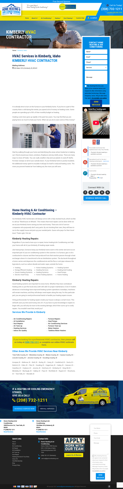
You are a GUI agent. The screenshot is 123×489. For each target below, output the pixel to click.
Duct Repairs (18, 323)
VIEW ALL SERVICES (47, 409)
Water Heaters (53, 328)
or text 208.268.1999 (114, 12)
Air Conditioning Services (57, 323)
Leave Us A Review (73, 455)
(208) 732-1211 (111, 9)
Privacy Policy (16, 465)
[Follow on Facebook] (109, 486)
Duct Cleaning (68, 18)
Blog (13, 463)
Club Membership (17, 461)
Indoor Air (15, 459)
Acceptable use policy (99, 98)
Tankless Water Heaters (57, 330)
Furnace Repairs (54, 319)
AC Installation (19, 321)
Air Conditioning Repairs (23, 319)
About (14, 444)
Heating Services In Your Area (20, 456)
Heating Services (20, 328)
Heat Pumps (52, 321)
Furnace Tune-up (54, 326)
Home (27, 18)
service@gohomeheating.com (50, 458)
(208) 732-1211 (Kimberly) (48, 455)
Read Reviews (8, 432)
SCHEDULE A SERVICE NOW (24, 409)
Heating (57, 18)
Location (93, 18)
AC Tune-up (18, 326)
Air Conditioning (46, 18)
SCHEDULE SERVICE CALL (96, 198)
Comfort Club (80, 18)
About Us (34, 18)
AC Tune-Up (15, 452)
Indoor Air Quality (20, 330)
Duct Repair (15, 454)
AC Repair (15, 448)
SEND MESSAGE (96, 103)
